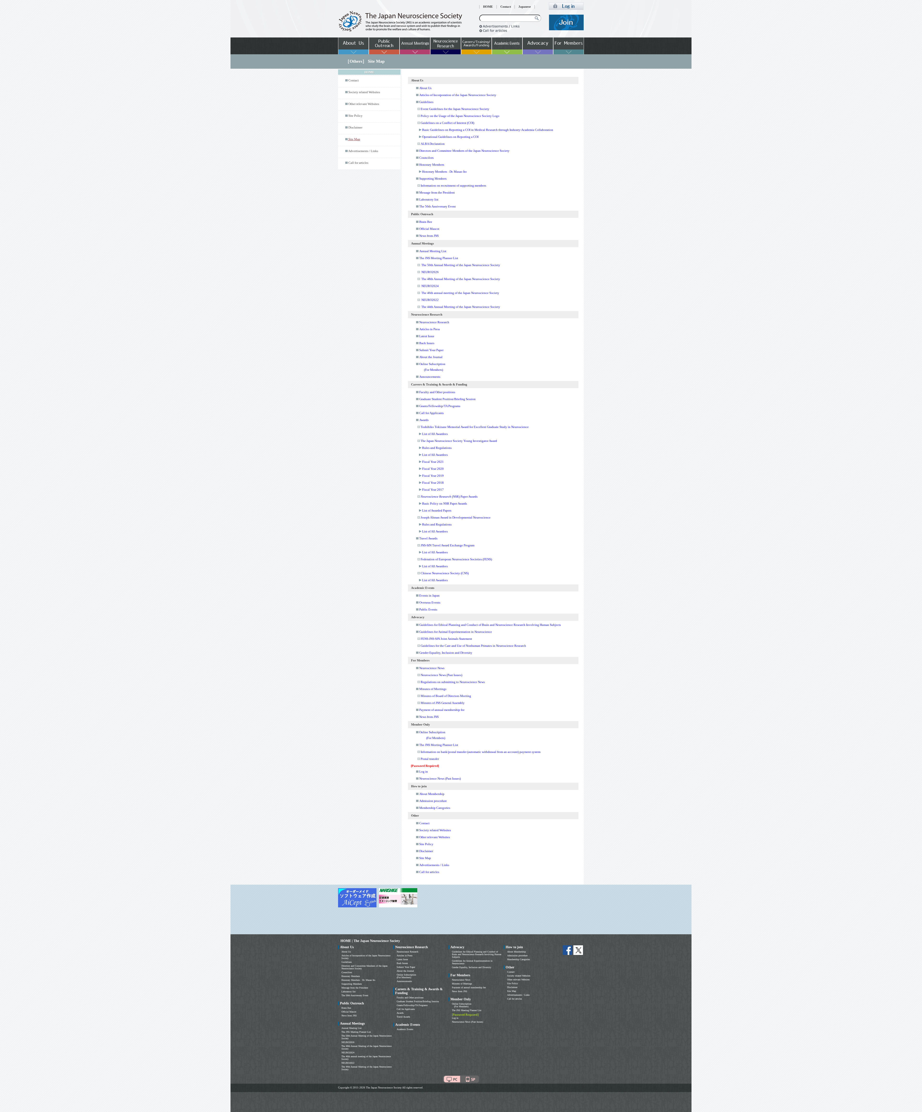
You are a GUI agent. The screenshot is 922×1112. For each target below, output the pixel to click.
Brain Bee (425, 222)
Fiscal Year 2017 (433, 489)
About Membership (431, 794)
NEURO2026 (430, 272)
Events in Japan (429, 595)
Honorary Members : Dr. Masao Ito (444, 171)
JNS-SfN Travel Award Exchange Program (447, 545)
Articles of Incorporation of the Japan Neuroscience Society (457, 95)
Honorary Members (431, 164)
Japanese (524, 6)
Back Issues (426, 343)
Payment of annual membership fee (442, 710)
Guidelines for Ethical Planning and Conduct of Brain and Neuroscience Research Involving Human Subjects (490, 625)
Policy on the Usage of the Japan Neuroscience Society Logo (460, 116)
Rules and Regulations (437, 448)
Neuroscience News (431, 668)
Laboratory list (428, 199)
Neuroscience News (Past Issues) (441, 675)
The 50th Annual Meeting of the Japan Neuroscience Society (460, 265)
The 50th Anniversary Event (437, 206)
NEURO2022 (430, 300)
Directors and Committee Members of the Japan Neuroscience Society (464, 151)
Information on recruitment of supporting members (453, 185)
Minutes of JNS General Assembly (443, 703)
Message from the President (437, 192)
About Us (425, 88)
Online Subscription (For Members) (406, 976)
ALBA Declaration (433, 144)
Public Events (428, 609)
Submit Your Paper (431, 350)
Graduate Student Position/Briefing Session (447, 399)
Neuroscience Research (434, 322)
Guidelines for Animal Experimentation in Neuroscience (455, 632)
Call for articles (358, 163)
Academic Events (405, 1029)
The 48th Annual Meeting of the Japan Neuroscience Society (460, 279)
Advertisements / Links (363, 151)
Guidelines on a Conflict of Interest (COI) (447, 123)
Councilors (426, 157)
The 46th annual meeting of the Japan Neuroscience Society (460, 293)
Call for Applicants (431, 413)
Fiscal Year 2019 (433, 475)
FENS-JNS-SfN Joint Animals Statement (446, 639)
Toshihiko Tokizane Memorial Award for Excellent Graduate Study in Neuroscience (475, 427)
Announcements (429, 377)
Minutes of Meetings (432, 689)
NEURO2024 (430, 286)
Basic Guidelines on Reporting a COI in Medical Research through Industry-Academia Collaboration (487, 130)
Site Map (425, 858)
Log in (423, 771)
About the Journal (431, 357)
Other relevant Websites (363, 104)
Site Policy (355, 115)
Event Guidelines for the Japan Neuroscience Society (455, 109)
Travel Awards (428, 538)
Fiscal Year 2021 (433, 462)
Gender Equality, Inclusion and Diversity (445, 652)
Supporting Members (433, 178)
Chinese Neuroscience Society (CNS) (445, 573)
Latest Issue (426, 336)
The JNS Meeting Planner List (438, 258)
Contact (505, 6)
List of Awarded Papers (436, 510)
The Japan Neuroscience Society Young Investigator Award (459, 441)
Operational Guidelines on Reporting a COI (450, 137)
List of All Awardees (435, 434)
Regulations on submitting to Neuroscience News (453, 682)
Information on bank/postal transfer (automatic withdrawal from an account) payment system (480, 752)
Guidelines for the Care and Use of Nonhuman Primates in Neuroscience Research (473, 646)
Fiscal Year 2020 (433, 468)
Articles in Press (429, 329)
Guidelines (426, 102)
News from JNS (429, 236)
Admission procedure (433, 801)
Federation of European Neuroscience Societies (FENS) (456, 559)
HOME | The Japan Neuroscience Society (370, 941)
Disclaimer (355, 127)
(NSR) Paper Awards (449, 496)
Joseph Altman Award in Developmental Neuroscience (456, 517)
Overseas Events (429, 602)
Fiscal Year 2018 (433, 482)
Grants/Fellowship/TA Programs (439, 406)
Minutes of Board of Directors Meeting (446, 696)
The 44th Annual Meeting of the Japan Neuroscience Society (460, 307)
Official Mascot (429, 229)
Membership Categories (434, 808)
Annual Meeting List (432, 251)
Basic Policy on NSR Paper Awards (444, 503)
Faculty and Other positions (437, 392)
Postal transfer (430, 759)
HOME (488, 6)
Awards (424, 420)
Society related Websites (364, 92)
